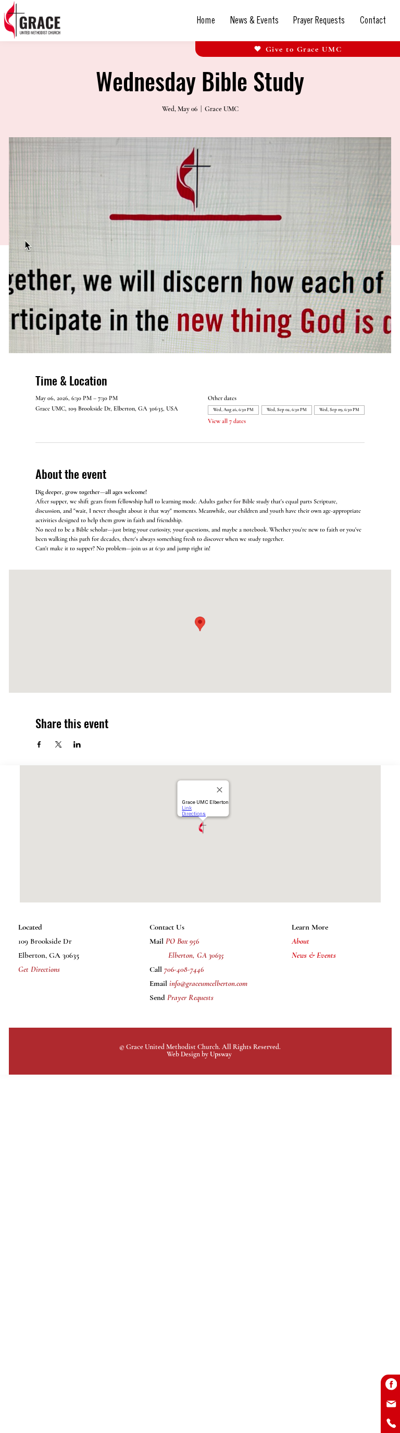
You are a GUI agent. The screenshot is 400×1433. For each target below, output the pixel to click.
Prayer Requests (189, 997)
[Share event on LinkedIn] (77, 744)
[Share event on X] (58, 744)
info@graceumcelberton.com (208, 983)
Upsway (221, 1054)
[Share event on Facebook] (39, 744)
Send (157, 997)
